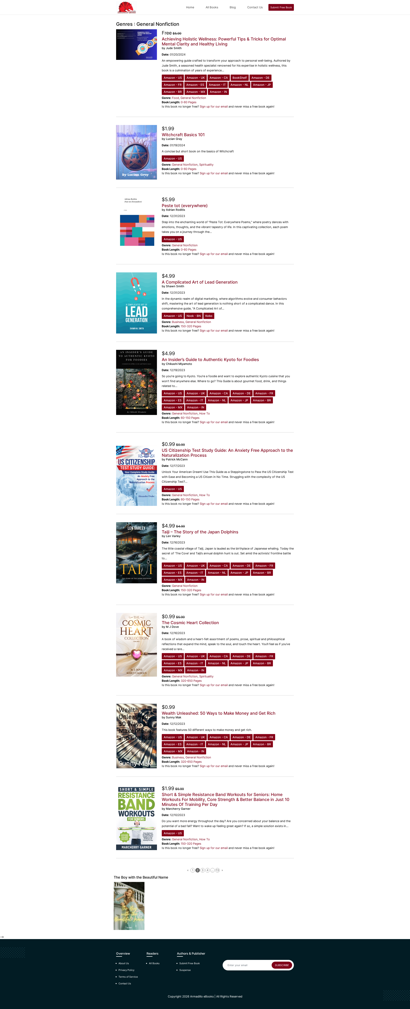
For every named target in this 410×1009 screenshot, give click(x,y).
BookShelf (240, 77)
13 (217, 870)
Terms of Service (128, 976)
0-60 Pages (188, 102)
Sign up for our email (214, 106)
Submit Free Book (281, 7)
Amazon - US (173, 77)
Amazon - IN (218, 91)
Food (175, 98)
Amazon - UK (196, 77)
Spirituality (206, 164)
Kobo (208, 316)
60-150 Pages (190, 417)
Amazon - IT (217, 84)
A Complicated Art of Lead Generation (200, 282)
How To (204, 413)
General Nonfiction (193, 98)
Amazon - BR (173, 91)
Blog (233, 7)
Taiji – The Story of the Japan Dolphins (200, 531)
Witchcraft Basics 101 (183, 134)
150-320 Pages (191, 326)
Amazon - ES (195, 84)
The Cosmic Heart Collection (190, 622)
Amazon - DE (260, 77)
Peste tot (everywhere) (185, 205)
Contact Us (255, 7)
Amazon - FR (173, 84)
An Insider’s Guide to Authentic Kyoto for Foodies (210, 359)
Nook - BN (194, 316)
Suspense (185, 970)
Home (190, 7)
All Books (212, 7)
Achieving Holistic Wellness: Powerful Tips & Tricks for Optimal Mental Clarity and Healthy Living (224, 41)
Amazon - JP (262, 84)
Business (178, 322)
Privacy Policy (126, 970)
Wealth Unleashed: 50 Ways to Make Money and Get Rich (218, 713)
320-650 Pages (191, 680)
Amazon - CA (218, 77)
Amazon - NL (239, 84)
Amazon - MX (195, 91)
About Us (124, 963)
